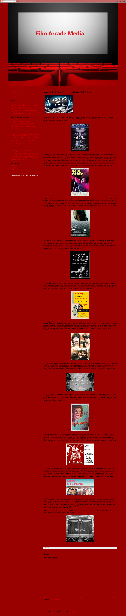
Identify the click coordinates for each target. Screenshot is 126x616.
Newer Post (46, 597)
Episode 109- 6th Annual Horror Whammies (22, 125)
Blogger (75, 611)
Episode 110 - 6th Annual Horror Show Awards (23, 123)
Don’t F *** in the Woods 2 (18, 95)
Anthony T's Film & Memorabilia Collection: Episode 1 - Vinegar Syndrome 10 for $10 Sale (24, 157)
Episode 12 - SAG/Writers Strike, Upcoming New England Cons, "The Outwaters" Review (25, 135)
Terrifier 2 (14, 96)
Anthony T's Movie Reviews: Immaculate (21, 150)
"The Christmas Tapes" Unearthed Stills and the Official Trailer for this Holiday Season (24, 106)
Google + (14, 169)
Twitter (13, 167)
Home (80, 597)
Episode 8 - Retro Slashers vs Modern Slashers (23, 143)
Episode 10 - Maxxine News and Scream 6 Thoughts (24, 139)
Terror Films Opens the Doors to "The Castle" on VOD (24, 113)
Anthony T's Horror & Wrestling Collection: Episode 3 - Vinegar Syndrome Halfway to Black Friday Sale (24, 152)
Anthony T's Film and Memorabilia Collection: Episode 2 (25, 154)
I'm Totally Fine (15, 93)
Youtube (14, 171)
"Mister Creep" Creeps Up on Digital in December (23, 108)
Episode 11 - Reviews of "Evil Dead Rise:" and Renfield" (25, 137)
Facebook (14, 165)
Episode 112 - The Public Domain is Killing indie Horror (25, 120)
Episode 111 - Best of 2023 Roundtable (21, 121)
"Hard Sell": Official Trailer (18, 159)
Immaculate (14, 91)
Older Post (114, 597)
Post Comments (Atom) (55, 599)
